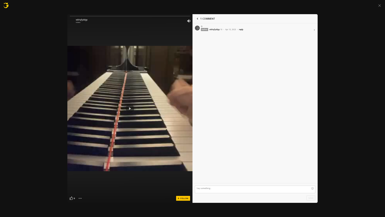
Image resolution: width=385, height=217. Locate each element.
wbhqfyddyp (82, 19)
